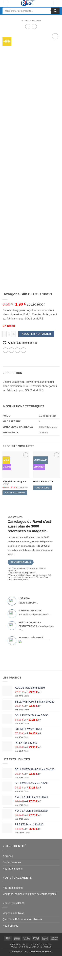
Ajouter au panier (36, 334)
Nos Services (10, 925)
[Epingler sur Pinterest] (23, 350)
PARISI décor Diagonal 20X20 (14, 483)
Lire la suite (42, 488)
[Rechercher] (55, 11)
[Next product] (27, 26)
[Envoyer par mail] (17, 350)
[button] (5, 3)
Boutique (36, 20)
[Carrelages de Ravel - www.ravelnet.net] (28, 3)
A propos (7, 856)
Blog (26, 944)
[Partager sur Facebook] (5, 350)
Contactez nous (41, 944)
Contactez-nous (11, 862)
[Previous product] (34, 26)
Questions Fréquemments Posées (22, 919)
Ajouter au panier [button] (15, 493)
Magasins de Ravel (13, 913)
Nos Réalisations (12, 868)
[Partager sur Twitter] (11, 350)
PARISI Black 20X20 (43, 481)
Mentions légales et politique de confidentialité (29, 894)
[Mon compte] (49, 3)
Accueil (24, 20)
